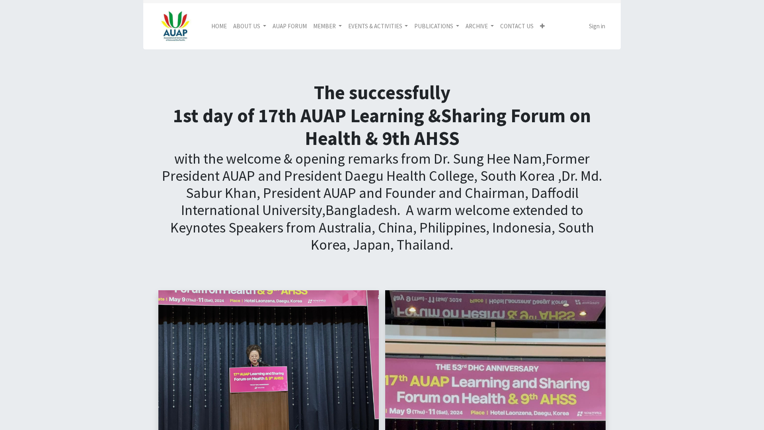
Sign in (597, 26)
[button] (542, 26)
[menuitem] (219, 26)
